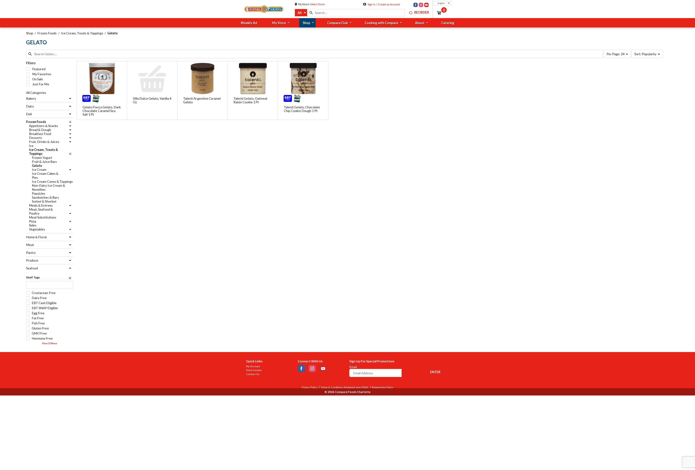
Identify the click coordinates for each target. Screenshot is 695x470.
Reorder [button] (421, 12)
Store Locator (254, 370)
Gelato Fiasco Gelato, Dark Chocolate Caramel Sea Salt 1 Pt (102, 110)
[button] (443, 3)
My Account (253, 366)
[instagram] (421, 5)
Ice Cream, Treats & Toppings (82, 33)
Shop (29, 33)
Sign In (371, 4)
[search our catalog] (311, 12)
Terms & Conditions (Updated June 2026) (345, 387)
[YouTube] (426, 5)
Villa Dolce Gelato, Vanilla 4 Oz (152, 100)
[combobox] (301, 12)
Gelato (112, 33)
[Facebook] (415, 5)
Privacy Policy (309, 387)
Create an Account (389, 4)
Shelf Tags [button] (33, 277)
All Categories (36, 93)
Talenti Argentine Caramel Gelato (202, 100)
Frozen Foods (47, 33)
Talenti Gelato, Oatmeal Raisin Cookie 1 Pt (250, 100)
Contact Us (252, 374)
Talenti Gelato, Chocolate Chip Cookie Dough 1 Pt (302, 109)
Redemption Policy (382, 387)
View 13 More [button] (49, 343)
